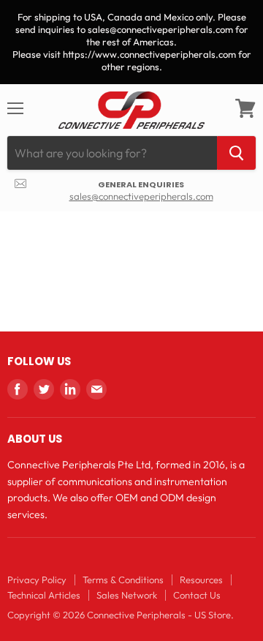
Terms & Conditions (123, 579)
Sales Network (126, 595)
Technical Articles (43, 595)
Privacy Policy (36, 579)
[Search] (236, 153)
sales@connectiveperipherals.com (141, 196)
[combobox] (112, 153)
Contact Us (197, 595)
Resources (201, 579)
